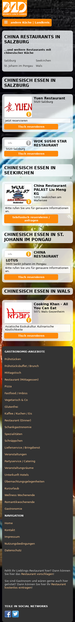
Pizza (8, 386)
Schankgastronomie (18, 427)
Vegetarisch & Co (16, 399)
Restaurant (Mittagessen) (22, 379)
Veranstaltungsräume (19, 467)
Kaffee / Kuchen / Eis (18, 413)
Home (9, 523)
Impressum (12, 536)
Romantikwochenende (20, 502)
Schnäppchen (13, 440)
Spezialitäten (13, 434)
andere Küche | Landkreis (29, 22)
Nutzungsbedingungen (20, 543)
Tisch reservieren (31, 126)
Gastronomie (13, 508)
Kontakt (10, 530)
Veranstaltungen (16, 454)
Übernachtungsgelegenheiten (24, 481)
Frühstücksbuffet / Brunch (22, 366)
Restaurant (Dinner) (18, 420)
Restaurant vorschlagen (37, 574)
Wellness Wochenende (20, 495)
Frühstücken (13, 359)
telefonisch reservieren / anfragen (31, 219)
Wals (39, 65)
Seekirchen (43, 60)
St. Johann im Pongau (18, 65)
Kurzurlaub (12, 488)
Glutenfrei (11, 406)
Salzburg (10, 60)
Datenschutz (13, 550)
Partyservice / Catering (20, 461)
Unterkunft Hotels (17, 474)
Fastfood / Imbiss (16, 393)
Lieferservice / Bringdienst (22, 447)
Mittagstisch (13, 372)
